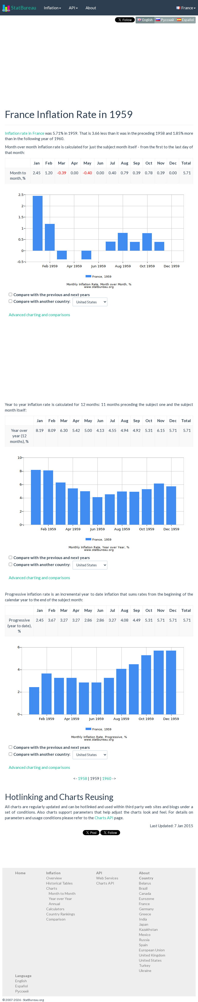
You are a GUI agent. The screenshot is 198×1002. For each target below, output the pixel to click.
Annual (54, 903)
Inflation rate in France (24, 133)
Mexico (145, 934)
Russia (144, 939)
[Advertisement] (99, 61)
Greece (145, 914)
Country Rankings (60, 914)
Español (187, 20)
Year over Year (60, 898)
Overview (54, 878)
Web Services (107, 878)
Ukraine (145, 970)
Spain (143, 945)
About (91, 7)
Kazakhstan (148, 929)
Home (20, 873)
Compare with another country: (41, 301)
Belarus (145, 883)
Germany (146, 909)
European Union (152, 950)
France (144, 903)
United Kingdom (152, 955)
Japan (143, 924)
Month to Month (62, 893)
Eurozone (146, 898)
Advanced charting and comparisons (39, 314)
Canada (145, 893)
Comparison (55, 919)
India (143, 919)
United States (150, 960)
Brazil (143, 888)
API (72, 7)
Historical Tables (59, 883)
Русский (167, 20)
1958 (82, 778)
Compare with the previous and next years (51, 294)
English (147, 20)
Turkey (144, 965)
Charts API (104, 817)
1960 (106, 778)
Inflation (51, 7)
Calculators (55, 909)
